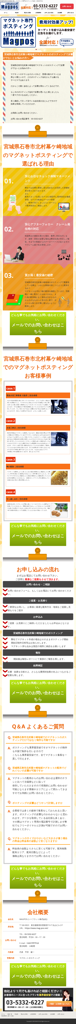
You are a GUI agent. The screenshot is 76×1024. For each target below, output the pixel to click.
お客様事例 (38, 12)
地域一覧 (10, 1014)
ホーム (5, 12)
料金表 (16, 12)
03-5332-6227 (37, 119)
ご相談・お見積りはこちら (59, 1004)
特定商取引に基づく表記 (7, 1016)
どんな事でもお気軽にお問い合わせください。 (38, 323)
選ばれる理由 (27, 12)
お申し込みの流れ (49, 12)
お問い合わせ (66, 6)
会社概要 (60, 12)
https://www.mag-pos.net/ (36, 928)
